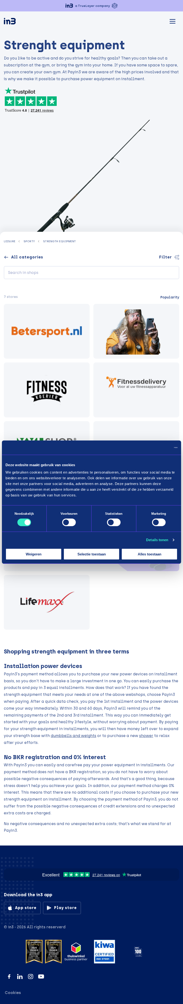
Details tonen (157, 540)
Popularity (169, 297)
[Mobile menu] (172, 20)
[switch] (69, 522)
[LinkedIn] (20, 976)
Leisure (9, 241)
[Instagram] (30, 976)
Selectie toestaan (91, 554)
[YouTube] (41, 976)
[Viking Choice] (136, 331)
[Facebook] (9, 976)
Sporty (29, 241)
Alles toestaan (149, 554)
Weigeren (33, 554)
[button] (91, 5)
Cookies (13, 992)
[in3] (18, 22)
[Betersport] (47, 331)
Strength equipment (59, 241)
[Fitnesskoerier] (47, 389)
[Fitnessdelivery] (136, 389)
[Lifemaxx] (47, 602)
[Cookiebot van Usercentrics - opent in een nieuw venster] (157, 447)
